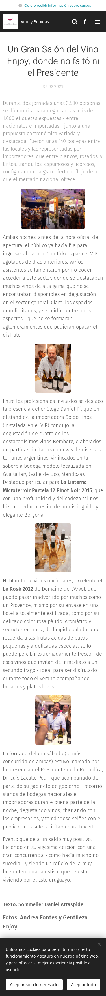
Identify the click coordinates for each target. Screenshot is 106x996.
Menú (97, 21)
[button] (75, 22)
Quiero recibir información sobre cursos (57, 5)
